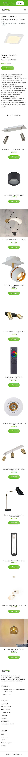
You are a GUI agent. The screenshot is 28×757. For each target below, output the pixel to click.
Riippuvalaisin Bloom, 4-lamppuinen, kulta (14, 605)
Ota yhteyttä (4, 737)
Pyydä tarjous (20, 3)
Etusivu (3, 21)
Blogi (2, 734)
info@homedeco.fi (6, 695)
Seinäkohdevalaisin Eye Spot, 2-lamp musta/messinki (14, 332)
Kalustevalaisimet (6, 706)
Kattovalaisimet (5, 709)
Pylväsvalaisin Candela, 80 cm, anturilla (14, 561)
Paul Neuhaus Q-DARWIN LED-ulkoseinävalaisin (14, 378)
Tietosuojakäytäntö (6, 743)
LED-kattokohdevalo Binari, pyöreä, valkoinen (14, 286)
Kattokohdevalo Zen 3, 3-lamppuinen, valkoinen (14, 470)
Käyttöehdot (4, 740)
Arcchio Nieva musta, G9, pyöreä (14, 195)
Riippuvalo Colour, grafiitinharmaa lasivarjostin (14, 650)
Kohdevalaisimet (12, 55)
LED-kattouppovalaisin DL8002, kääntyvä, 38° (14, 424)
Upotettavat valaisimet (7, 724)
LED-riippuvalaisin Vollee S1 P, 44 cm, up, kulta (14, 240)
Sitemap (3, 745)
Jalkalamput (4, 703)
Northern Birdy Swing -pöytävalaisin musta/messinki (14, 515)
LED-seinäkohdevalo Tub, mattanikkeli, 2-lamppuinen (14, 150)
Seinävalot (4, 718)
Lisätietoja (7, 68)
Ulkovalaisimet (5, 721)
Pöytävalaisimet (5, 715)
